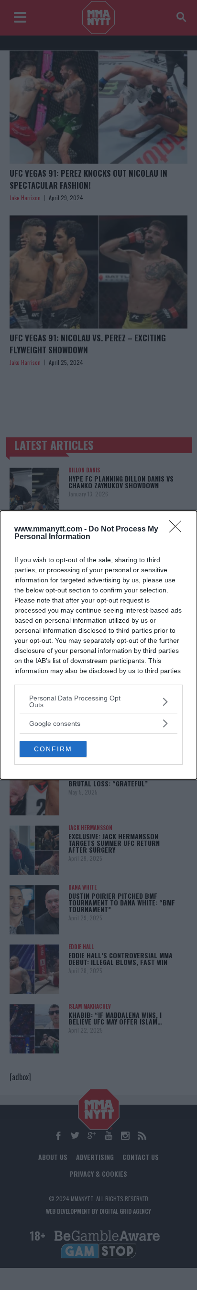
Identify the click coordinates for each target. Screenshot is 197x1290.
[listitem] (98, 701)
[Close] (178, 529)
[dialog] (98, 645)
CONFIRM (53, 749)
